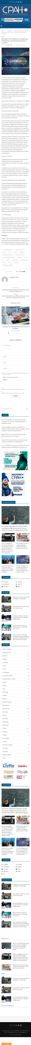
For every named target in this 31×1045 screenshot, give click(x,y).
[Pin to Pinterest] (22, 271)
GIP (3, 260)
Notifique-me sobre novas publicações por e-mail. (13, 393)
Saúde (9, 262)
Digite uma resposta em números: (10, 377)
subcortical (16, 262)
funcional (19, 257)
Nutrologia (16, 718)
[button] (3, 319)
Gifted (25, 257)
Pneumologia (16, 738)
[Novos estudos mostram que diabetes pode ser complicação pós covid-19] (6, 628)
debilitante (22, 252)
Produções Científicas (16, 745)
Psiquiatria (16, 751)
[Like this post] (17, 271)
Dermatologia (16, 672)
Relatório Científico (16, 754)
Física (16, 689)
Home (3, 31)
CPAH (9, 252)
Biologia (16, 659)
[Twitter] (11, 2)
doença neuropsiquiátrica (8, 257)
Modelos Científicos (16, 702)
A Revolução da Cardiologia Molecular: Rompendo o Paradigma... (15, 327)
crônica (15, 252)
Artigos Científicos (16, 652)
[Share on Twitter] (20, 271)
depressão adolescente (8, 255)
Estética (16, 682)
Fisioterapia (16, 692)
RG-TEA (4, 262)
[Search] (29, 26)
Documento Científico (16, 675)
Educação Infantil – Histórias (16, 679)
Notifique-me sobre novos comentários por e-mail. (13, 389)
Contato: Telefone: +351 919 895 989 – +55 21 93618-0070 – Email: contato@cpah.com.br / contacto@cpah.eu (15, 1031)
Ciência (4, 252)
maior (8, 260)
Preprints (16, 741)
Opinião (9, 31)
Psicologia (16, 748)
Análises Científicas (16, 649)
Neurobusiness (16, 705)
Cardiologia (16, 662)
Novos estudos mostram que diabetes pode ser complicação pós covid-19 (20, 627)
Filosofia (16, 685)
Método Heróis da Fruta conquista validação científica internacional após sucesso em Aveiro (22, 546)
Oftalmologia (16, 725)
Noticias (16, 715)
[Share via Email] (24, 271)
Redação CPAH (9, 45)
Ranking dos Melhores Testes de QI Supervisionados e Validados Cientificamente (20, 617)
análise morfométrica (8, 249)
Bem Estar (16, 656)
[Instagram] (14, 2)
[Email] (20, 2)
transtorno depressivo (8, 265)
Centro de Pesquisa (19, 249)
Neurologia (16, 712)
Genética (16, 695)
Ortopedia (16, 731)
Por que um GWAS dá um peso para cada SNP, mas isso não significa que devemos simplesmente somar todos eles (22, 569)
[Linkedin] (16, 2)
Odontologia (16, 722)
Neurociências (16, 708)
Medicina (16, 698)
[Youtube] (18, 2)
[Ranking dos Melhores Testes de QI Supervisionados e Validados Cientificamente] (6, 618)
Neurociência (15, 260)
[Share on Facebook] (19, 271)
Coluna (16, 669)
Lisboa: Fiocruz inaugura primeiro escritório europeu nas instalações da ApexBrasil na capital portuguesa (7, 569)
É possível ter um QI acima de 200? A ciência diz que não (21, 607)
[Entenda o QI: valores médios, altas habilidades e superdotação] (6, 599)
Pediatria (16, 735)
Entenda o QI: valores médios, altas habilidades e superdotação (21, 597)
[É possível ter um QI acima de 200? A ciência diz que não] (6, 609)
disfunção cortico (20, 255)
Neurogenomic (24, 260)
